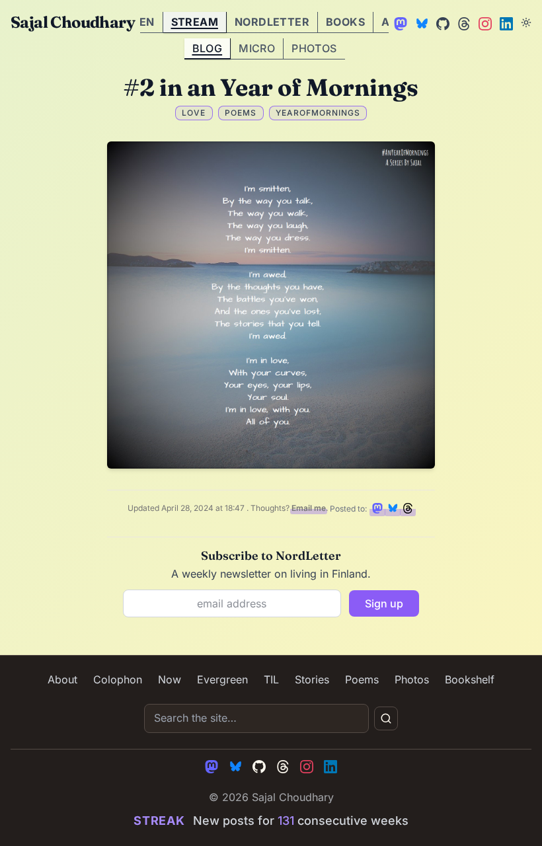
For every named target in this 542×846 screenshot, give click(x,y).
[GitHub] (441, 22)
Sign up (384, 603)
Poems (362, 679)
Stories (312, 679)
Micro (257, 48)
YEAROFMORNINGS (318, 113)
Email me (308, 509)
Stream (194, 21)
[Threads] (462, 22)
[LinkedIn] (505, 22)
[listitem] (377, 508)
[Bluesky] (420, 22)
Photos (313, 48)
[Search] (386, 718)
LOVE (194, 113)
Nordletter (272, 21)
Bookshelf (469, 679)
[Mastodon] (399, 22)
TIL (271, 679)
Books (345, 21)
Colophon (117, 679)
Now (169, 679)
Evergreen (222, 679)
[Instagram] (484, 22)
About (62, 679)
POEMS (240, 113)
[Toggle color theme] (526, 22)
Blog (207, 48)
